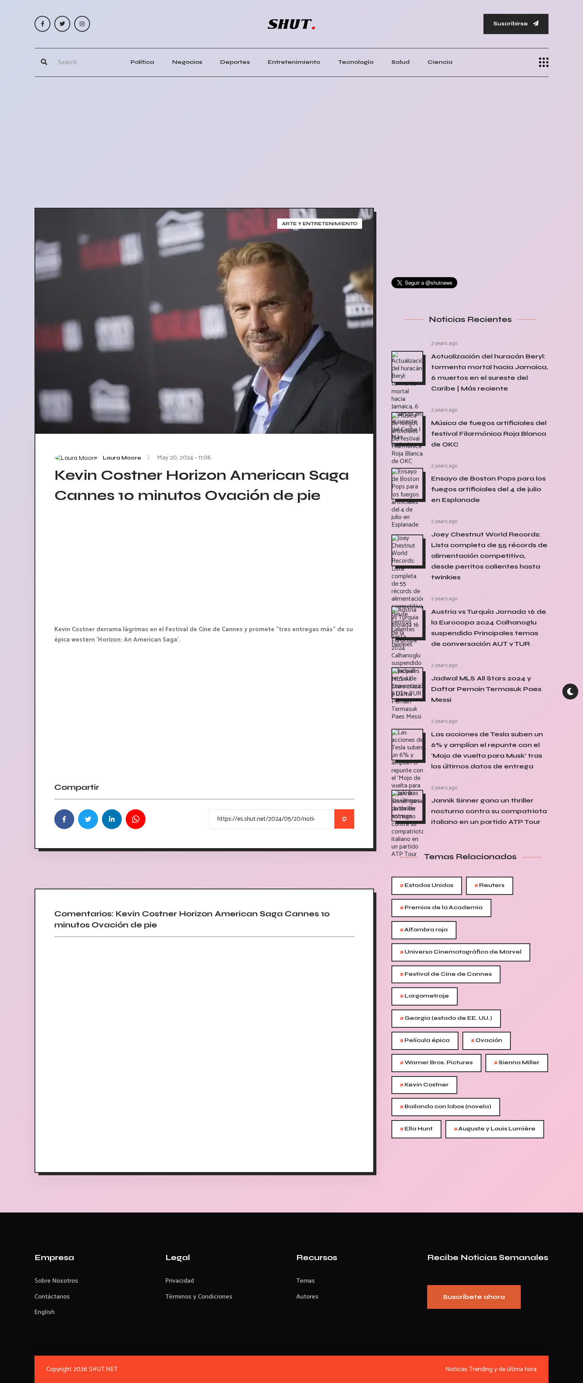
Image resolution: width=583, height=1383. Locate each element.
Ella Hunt (416, 1129)
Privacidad (179, 1281)
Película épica (425, 1040)
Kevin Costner (424, 1085)
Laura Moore (122, 458)
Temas (305, 1281)
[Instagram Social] (82, 24)
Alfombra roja (424, 930)
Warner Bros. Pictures (436, 1062)
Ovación (486, 1040)
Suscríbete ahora (474, 1297)
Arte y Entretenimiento (319, 223)
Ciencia (440, 62)
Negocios (187, 62)
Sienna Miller (516, 1062)
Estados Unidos (426, 885)
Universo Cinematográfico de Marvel (461, 952)
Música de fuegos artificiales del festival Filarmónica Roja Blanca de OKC (489, 433)
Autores (307, 1296)
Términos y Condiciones (198, 1296)
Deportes (235, 62)
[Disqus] (204, 1052)
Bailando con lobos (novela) (445, 1106)
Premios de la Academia (441, 907)
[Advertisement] (291, 140)
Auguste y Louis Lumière (494, 1129)
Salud (400, 62)
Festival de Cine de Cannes (446, 974)
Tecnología (356, 62)
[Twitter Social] (62, 24)
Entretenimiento (294, 62)
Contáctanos (52, 1296)
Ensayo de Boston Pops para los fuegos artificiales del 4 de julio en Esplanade (488, 489)
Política (142, 62)
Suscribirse (511, 23)
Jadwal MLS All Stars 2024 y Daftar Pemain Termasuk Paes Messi (486, 688)
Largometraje (424, 996)
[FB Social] (42, 24)
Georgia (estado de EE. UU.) (446, 1018)
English (45, 1312)
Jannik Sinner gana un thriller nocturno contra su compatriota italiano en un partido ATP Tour (489, 811)
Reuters (489, 885)
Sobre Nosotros (56, 1281)
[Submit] (44, 62)
